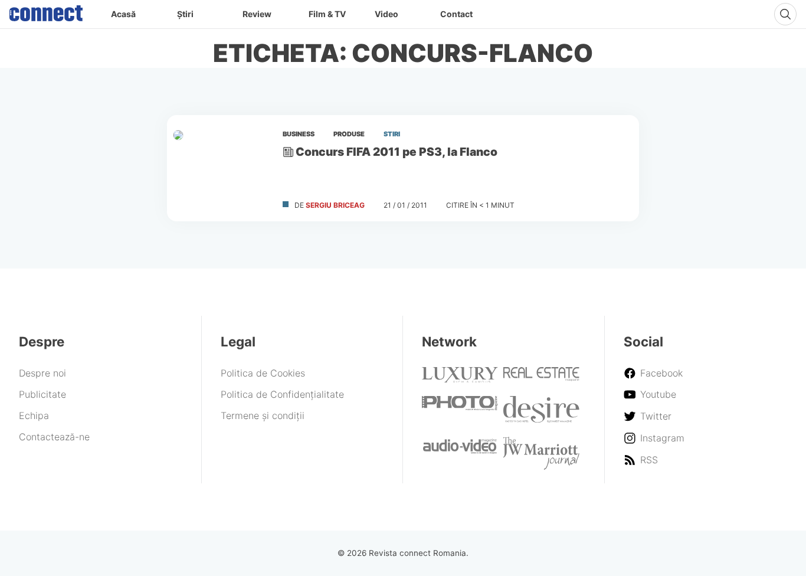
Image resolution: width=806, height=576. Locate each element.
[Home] (46, 10)
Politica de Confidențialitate (282, 394)
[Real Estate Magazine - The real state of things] (541, 378)
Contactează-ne (54, 437)
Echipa (34, 415)
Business (298, 134)
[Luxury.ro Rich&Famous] (460, 379)
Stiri (392, 134)
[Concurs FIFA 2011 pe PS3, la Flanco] (220, 168)
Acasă (123, 14)
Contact (456, 14)
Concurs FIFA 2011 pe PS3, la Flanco (396, 152)
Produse (349, 134)
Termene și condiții (262, 415)
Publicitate (42, 394)
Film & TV (327, 14)
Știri (185, 14)
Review (257, 14)
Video (386, 14)
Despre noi (42, 373)
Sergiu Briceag (335, 205)
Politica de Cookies (263, 373)
